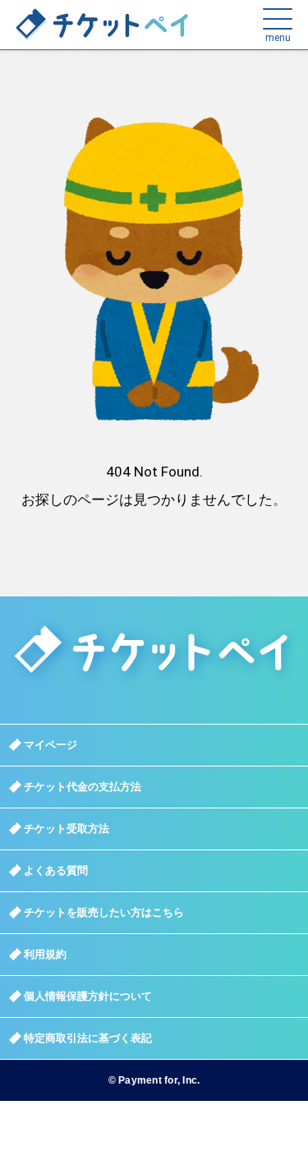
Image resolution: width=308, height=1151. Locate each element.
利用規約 (45, 954)
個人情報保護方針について (88, 996)
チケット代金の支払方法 (82, 786)
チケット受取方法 (66, 828)
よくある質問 (56, 870)
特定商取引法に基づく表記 (88, 1038)
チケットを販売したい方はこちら (104, 912)
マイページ (50, 745)
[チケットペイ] (71, 24)
